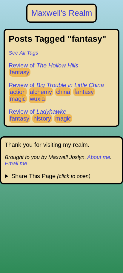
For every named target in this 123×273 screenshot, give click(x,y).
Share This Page (33, 176)
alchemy (41, 92)
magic (18, 98)
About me (98, 157)
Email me (16, 163)
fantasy (19, 72)
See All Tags (23, 53)
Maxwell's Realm (61, 13)
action (18, 92)
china (63, 92)
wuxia (37, 98)
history (42, 118)
